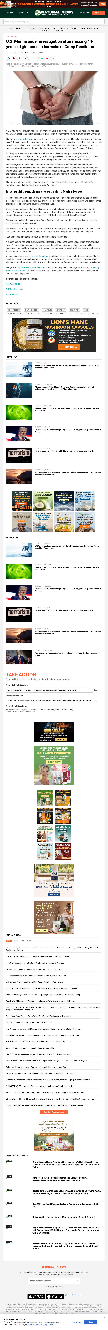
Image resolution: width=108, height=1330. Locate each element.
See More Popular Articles (54, 1112)
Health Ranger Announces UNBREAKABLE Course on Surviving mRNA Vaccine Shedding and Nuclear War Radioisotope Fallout (66, 1192)
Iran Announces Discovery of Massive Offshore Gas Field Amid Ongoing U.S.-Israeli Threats (43, 1029)
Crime (14, 37)
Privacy (59, 1304)
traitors (40, 66)
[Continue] (77, 1281)
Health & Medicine (47, 28)
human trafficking (35, 314)
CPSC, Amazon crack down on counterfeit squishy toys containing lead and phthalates (41, 988)
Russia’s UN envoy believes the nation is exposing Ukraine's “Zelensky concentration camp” (43, 994)
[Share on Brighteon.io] (14, 58)
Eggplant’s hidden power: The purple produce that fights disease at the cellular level (40, 1001)
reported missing (26, 139)
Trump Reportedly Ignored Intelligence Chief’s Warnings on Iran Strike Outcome (39, 1073)
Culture (31, 28)
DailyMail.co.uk (13, 284)
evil (85, 64)
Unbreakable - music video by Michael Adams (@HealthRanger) (63, 1217)
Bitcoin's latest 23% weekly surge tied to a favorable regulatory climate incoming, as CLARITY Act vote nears (51, 1099)
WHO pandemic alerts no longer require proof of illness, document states (36, 975)
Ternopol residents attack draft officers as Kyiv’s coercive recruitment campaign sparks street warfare (48, 1080)
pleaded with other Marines (31, 267)
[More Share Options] (53, 58)
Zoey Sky (47, 448)
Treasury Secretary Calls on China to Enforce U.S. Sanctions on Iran (33, 969)
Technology (59, 30)
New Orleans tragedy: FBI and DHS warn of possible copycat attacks (64, 451)
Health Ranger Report (16, 1156)
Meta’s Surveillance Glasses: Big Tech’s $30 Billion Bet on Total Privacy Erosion (38, 1054)
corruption (64, 64)
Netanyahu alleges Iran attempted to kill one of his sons (29, 1022)
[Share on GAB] (42, 58)
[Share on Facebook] (20, 58)
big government (17, 64)
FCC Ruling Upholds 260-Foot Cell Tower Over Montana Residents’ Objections (38, 1041)
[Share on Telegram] (31, 58)
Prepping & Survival (90, 28)
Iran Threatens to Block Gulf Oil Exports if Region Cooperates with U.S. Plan (37, 956)
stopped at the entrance (39, 256)
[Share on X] (25, 58)
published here (48, 1311)
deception (79, 64)
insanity (18, 66)
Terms (65, 1304)
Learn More (77, 1322)
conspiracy (54, 64)
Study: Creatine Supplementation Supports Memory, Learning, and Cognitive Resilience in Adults (45, 1092)
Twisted (46, 66)
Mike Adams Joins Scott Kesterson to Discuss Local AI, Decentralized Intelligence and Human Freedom (60, 1179)
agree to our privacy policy (41, 1324)
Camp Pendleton (32, 64)
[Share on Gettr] (47, 58)
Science (45, 30)
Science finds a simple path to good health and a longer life (30, 1048)
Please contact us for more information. (20, 712)
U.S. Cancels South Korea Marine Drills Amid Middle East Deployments (35, 982)
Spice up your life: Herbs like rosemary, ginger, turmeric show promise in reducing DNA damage (44, 1105)
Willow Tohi (48, 384)
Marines (25, 66)
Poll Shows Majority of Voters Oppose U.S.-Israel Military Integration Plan (36, 1067)
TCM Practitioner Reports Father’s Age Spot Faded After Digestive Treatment (38, 1016)
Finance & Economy (68, 28)
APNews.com (12, 294)
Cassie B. (24, 52)
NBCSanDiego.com (14, 289)
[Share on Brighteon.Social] (9, 58)
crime (71, 64)
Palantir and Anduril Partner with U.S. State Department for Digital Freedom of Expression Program (46, 1060)
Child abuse (44, 64)
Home (10, 28)
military (33, 66)
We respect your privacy (54, 1286)
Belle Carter (48, 470)
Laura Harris (49, 427)
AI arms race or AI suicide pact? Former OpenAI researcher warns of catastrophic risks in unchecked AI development (64, 388)
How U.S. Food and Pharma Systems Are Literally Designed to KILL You (35, 963)
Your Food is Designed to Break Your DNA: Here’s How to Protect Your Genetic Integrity (42, 1035)
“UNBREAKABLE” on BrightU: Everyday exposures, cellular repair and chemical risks (40, 1086)
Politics (19, 28)
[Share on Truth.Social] (36, 58)
